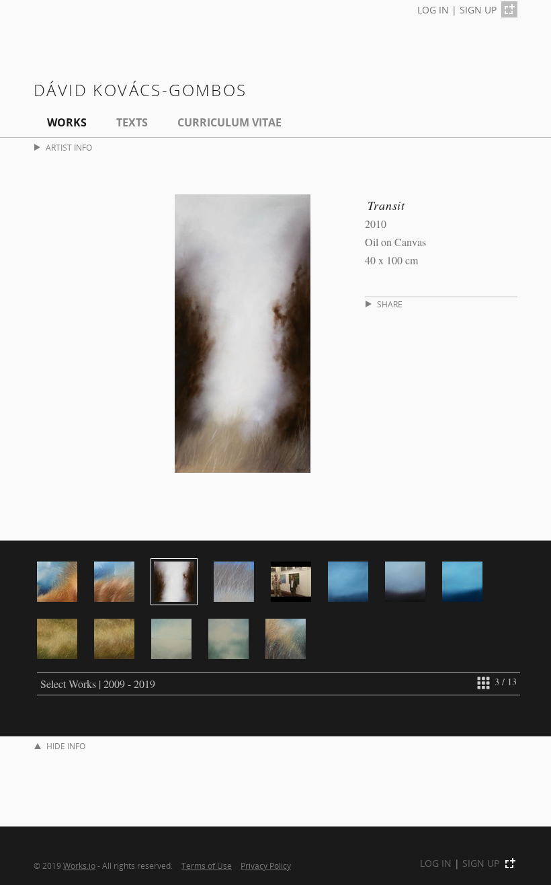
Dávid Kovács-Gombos (140, 90)
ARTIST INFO (69, 147)
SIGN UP (478, 9)
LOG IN (433, 9)
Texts (132, 122)
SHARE (389, 304)
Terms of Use (206, 865)
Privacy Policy (266, 865)
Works (67, 122)
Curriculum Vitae (229, 122)
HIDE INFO (65, 746)
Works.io (79, 865)
